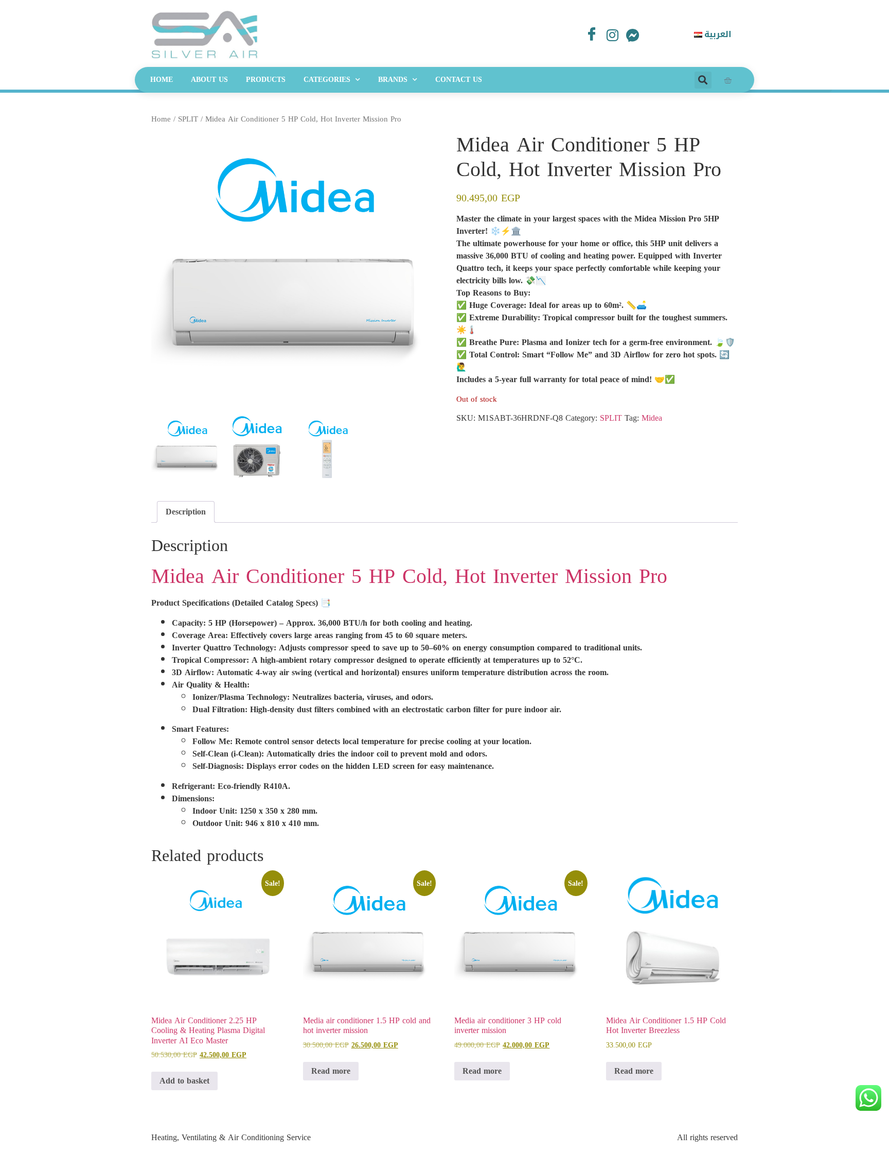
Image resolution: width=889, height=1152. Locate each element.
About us (209, 80)
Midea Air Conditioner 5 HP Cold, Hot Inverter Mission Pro (409, 576)
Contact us (458, 80)
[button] (703, 80)
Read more (330, 1071)
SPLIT (188, 119)
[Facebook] (591, 33)
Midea (652, 418)
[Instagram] (612, 36)
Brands (392, 80)
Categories (327, 80)
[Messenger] (633, 36)
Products (266, 80)
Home (161, 80)
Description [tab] (186, 512)
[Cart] (728, 80)
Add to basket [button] (184, 1081)
